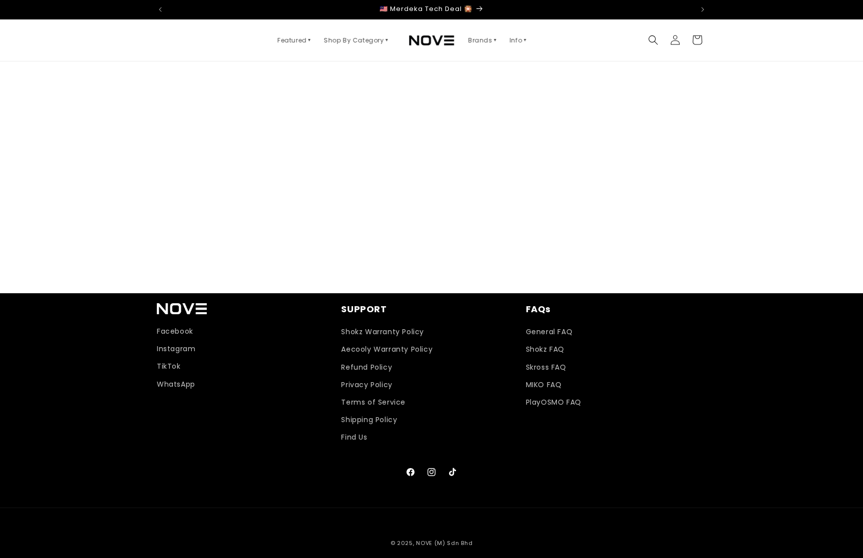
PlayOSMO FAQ (553, 402)
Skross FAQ (546, 367)
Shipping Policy (369, 420)
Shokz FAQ (545, 349)
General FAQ (549, 332)
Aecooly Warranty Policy (386, 349)
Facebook (175, 331)
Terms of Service (373, 402)
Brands (482, 40)
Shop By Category (356, 40)
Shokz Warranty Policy (382, 332)
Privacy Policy (366, 385)
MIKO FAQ (544, 385)
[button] (653, 40)
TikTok (169, 366)
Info (518, 40)
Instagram (176, 349)
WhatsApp (176, 384)
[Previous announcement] (160, 9)
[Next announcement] (703, 9)
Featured (294, 40)
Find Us (354, 437)
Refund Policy (366, 367)
